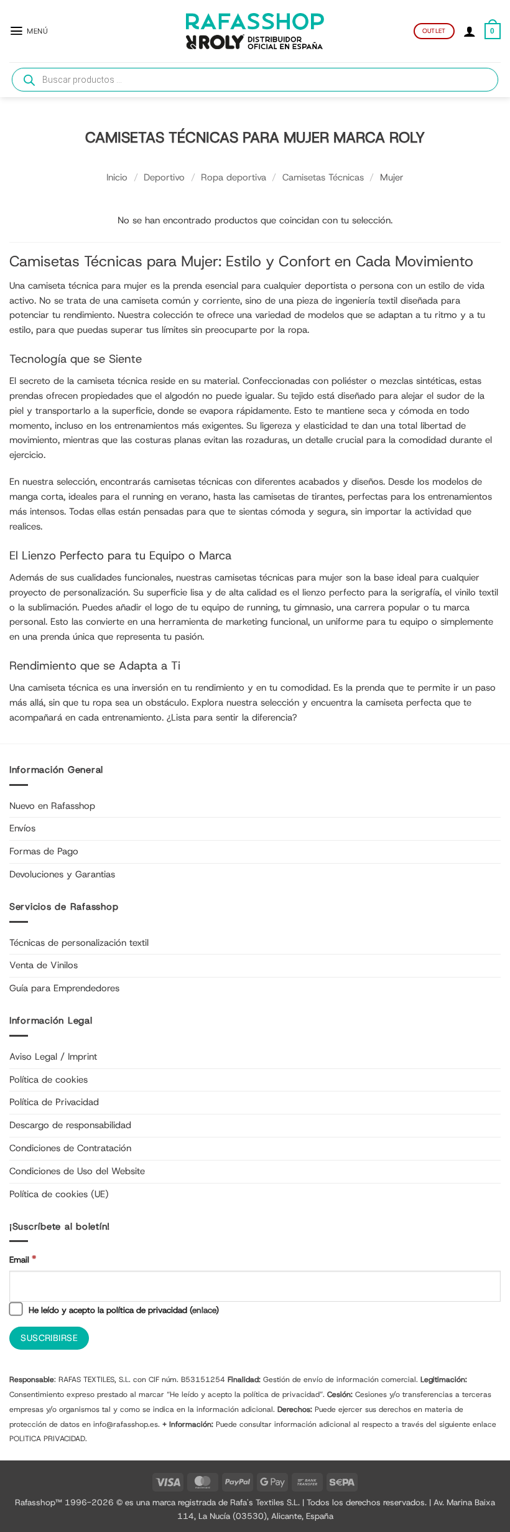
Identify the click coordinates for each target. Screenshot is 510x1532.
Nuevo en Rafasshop (52, 806)
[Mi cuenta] (469, 31)
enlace (204, 1309)
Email (22, 1259)
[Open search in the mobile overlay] (255, 79)
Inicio (117, 177)
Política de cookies (48, 1079)
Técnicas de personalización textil (79, 942)
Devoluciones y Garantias (62, 874)
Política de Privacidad (54, 1102)
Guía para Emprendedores (64, 988)
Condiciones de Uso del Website (77, 1171)
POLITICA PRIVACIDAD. (48, 1439)
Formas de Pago (43, 851)
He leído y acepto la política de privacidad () (122, 1309)
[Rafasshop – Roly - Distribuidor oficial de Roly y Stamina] (255, 31)
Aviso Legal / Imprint (53, 1056)
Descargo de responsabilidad (70, 1125)
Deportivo (164, 177)
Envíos (22, 828)
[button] (28, 30)
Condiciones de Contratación (70, 1148)
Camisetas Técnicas (323, 177)
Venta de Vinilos (43, 965)
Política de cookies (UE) (59, 1194)
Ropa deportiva (233, 177)
